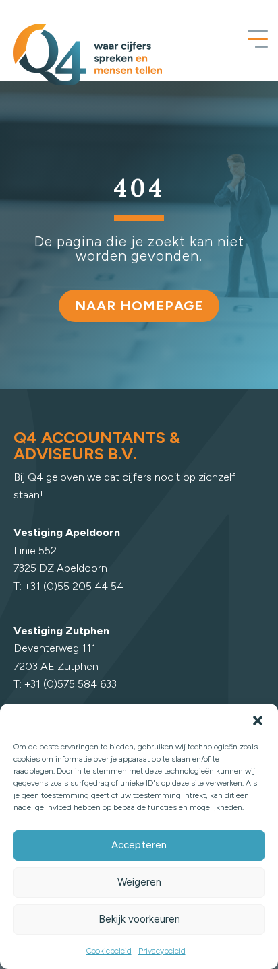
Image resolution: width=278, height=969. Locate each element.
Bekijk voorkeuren (139, 919)
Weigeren (139, 882)
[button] (258, 720)
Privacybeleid (162, 951)
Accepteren (139, 845)
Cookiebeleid (109, 951)
